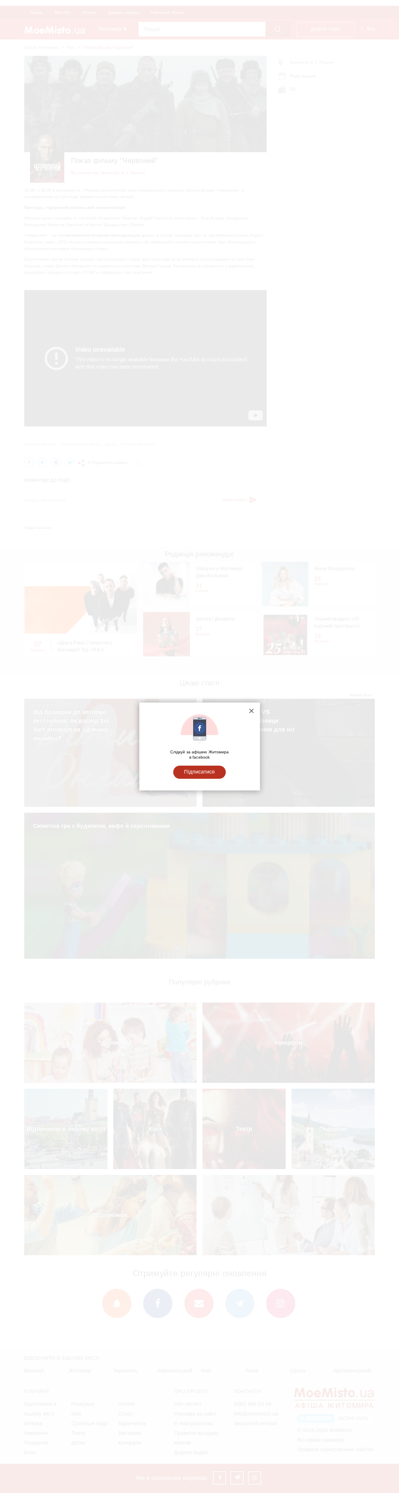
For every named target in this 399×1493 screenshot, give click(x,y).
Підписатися (199, 772)
